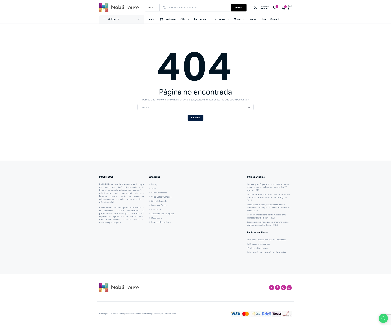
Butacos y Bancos (159, 205)
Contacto (275, 19)
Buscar (239, 7)
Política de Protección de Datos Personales (266, 240)
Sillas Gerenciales (159, 193)
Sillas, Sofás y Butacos (161, 197)
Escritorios (200, 19)
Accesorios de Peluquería (162, 214)
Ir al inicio (196, 118)
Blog (263, 19)
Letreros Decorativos (161, 222)
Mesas (237, 19)
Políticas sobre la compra (258, 244)
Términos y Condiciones (258, 248)
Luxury (252, 19)
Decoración (220, 19)
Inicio (151, 19)
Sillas (183, 19)
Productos (170, 19)
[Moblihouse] (119, 7)
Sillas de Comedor (159, 201)
